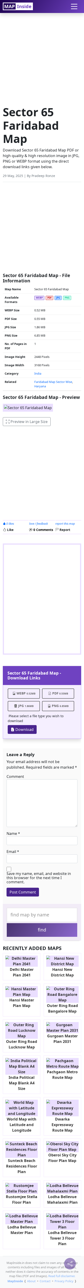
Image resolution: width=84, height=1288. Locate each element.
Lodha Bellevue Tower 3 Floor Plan (62, 1238)
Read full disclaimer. (61, 1276)
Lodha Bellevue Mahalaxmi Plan (62, 1199)
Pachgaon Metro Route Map (62, 1074)
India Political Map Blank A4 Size (22, 1083)
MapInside (15, 1281)
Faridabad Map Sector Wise (53, 382)
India (37, 373)
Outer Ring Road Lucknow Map (21, 1044)
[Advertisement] (42, 58)
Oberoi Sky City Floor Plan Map (62, 1157)
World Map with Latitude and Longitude (21, 1125)
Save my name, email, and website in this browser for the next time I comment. (39, 877)
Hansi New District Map (62, 972)
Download (24, 729)
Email (11, 851)
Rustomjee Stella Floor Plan (21, 1199)
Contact (45, 1281)
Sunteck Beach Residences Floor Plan (21, 1166)
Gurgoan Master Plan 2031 (62, 1038)
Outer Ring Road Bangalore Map (62, 1008)
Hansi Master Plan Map (21, 1003)
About (31, 1281)
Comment (15, 776)
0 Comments (42, 529)
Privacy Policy (64, 1281)
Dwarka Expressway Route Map (62, 1125)
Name (12, 833)
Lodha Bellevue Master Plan (21, 1230)
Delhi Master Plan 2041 (22, 972)
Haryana (40, 386)
